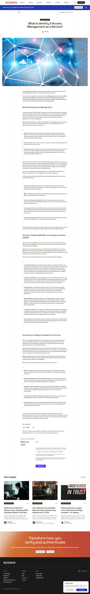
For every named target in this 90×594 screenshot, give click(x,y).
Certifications (6, 573)
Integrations (6, 575)
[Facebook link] (86, 571)
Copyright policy (39, 577)
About (23, 573)
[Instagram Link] (83, 571)
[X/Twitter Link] (81, 571)
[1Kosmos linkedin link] (79, 571)
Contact (24, 580)
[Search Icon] (75, 2)
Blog (23, 575)
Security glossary (7, 582)
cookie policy (82, 586)
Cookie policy (39, 575)
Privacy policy (39, 573)
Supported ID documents (9, 580)
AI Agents (5, 577)
